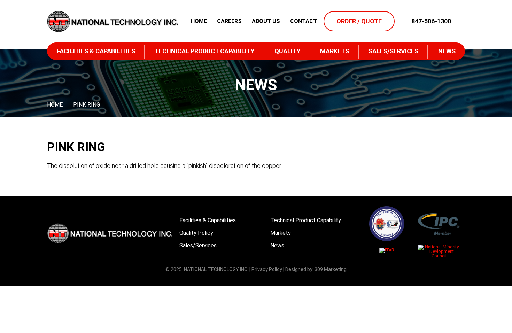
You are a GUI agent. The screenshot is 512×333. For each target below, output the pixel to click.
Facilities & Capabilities (96, 51)
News (447, 51)
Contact (303, 21)
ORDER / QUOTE (359, 21)
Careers (229, 21)
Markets (334, 51)
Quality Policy (196, 233)
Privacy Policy (266, 269)
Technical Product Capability (205, 51)
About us (266, 21)
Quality (287, 51)
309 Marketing (331, 269)
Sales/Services (393, 51)
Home (199, 21)
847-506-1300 (431, 21)
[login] (460, 21)
